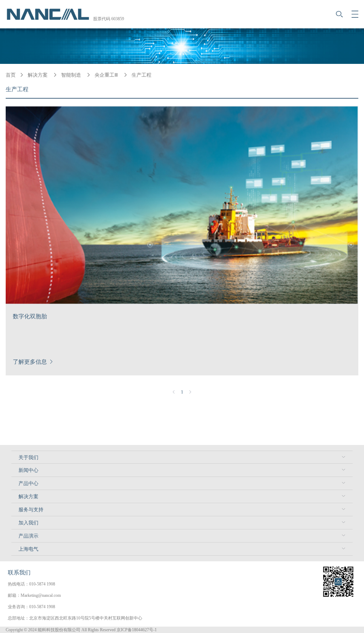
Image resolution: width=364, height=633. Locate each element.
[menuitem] (182, 457)
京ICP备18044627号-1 (137, 629)
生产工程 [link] (141, 75)
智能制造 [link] (71, 75)
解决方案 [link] (38, 75)
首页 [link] (11, 75)
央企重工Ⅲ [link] (107, 75)
